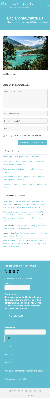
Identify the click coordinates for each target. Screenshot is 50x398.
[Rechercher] (8, 338)
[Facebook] (10, 272)
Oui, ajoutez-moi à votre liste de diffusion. (24, 135)
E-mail (8, 283)
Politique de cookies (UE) (29, 391)
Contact (12, 391)
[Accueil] (3, 22)
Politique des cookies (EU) (15, 379)
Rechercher (9, 328)
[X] (6, 272)
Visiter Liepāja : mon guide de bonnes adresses (21, 157)
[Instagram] (14, 272)
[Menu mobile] (48, 6)
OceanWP (32, 395)
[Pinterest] (18, 272)
